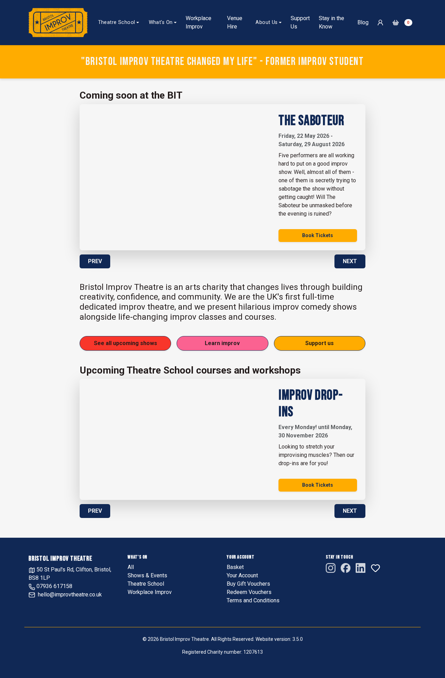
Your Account (242, 575)
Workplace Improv (198, 22)
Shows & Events (147, 575)
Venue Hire (234, 22)
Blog (363, 22)
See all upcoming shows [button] (125, 343)
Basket (235, 567)
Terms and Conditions (253, 600)
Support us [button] (319, 343)
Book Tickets (317, 235)
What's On (161, 22)
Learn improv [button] (222, 343)
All (131, 567)
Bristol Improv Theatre (60, 558)
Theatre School (116, 22)
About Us (266, 22)
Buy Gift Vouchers (248, 583)
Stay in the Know (331, 22)
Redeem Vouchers (249, 592)
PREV (95, 261)
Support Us (300, 22)
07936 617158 (53, 586)
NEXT (350, 261)
